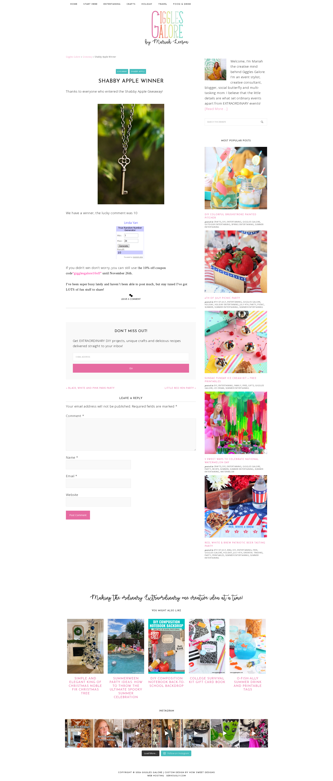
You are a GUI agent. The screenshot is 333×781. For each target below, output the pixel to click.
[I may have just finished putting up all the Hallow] (166, 733)
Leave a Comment (131, 299)
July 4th (244, 304)
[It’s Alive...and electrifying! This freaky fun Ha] (225, 733)
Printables (218, 555)
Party (253, 304)
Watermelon (227, 471)
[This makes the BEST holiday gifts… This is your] (108, 733)
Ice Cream (219, 388)
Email (71, 476)
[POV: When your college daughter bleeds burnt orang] (79, 733)
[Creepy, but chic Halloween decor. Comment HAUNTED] (195, 733)
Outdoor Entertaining (217, 224)
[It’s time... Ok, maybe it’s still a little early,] (137, 733)
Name (72, 457)
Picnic (260, 304)
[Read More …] (216, 108)
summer (209, 307)
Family (237, 385)
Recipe (215, 469)
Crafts (217, 221)
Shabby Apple (138, 71)
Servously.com (176, 776)
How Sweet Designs (202, 772)
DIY (224, 221)
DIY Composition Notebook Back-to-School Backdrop (166, 682)
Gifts (251, 385)
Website (72, 494)
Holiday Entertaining (227, 304)
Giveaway (87, 56)
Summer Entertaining (226, 307)
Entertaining (234, 221)
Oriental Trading (253, 552)
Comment (75, 416)
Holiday (209, 304)
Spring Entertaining (242, 224)
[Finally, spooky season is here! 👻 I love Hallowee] (254, 733)
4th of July (220, 302)
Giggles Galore (166, 28)
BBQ (229, 550)
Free (244, 385)
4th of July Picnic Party (222, 298)
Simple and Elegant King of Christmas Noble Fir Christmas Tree (85, 686)
